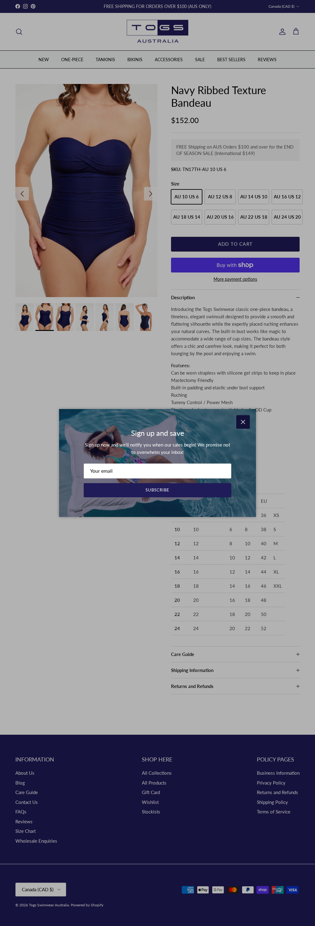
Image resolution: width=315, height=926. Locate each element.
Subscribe (157, 489)
